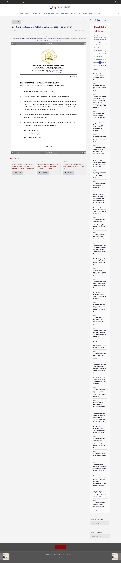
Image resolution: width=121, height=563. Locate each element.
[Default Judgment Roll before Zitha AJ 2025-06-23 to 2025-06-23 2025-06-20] (116, 556)
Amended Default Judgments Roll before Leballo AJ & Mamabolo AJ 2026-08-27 (99, 210)
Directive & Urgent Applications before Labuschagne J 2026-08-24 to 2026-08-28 (99, 429)
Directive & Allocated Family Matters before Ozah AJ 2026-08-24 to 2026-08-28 (99, 380)
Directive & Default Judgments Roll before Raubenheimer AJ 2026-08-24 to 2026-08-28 (99, 467)
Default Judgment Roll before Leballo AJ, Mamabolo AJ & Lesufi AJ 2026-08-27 (99, 174)
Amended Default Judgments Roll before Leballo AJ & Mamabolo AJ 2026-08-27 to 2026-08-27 (47, 166)
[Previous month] (94, 44)
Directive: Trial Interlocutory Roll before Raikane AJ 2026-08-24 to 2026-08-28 (99, 321)
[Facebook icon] (115, 2)
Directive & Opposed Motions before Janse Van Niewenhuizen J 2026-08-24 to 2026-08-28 (99, 307)
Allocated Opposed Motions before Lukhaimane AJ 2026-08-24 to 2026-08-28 (99, 405)
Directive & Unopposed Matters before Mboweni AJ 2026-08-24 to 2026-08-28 (100, 139)
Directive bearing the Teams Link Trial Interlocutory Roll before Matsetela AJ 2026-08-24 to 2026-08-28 (99, 442)
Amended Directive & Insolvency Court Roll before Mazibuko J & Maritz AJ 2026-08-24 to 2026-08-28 (99, 392)
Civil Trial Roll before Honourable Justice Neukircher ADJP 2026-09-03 (73, 166)
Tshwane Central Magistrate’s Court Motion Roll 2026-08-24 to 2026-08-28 (99, 493)
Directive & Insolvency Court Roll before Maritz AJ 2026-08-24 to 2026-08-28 (99, 456)
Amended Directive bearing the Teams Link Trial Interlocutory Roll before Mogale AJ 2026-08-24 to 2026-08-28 (99, 198)
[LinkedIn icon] (117, 2)
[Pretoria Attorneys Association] (60, 7)
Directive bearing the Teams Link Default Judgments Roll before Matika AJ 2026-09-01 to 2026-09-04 (23, 166)
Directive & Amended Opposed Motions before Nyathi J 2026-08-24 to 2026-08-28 (99, 505)
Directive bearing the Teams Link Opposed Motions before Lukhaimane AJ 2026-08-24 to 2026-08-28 (99, 417)
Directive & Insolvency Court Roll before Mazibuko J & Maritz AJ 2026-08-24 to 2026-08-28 (99, 368)
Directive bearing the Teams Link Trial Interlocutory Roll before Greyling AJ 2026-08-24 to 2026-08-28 (99, 223)
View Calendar (97, 511)
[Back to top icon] (114, 560)
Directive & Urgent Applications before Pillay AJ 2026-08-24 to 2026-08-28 (99, 295)
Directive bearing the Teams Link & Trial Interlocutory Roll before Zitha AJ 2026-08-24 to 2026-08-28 (99, 151)
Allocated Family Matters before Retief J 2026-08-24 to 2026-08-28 (99, 273)
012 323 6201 (14, 2)
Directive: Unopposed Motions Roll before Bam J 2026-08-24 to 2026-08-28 (99, 237)
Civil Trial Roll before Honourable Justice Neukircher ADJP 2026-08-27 (99, 76)
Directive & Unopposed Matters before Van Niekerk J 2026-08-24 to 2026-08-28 (99, 356)
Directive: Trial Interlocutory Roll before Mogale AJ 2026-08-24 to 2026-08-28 (99, 344)
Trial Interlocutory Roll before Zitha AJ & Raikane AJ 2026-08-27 (99, 115)
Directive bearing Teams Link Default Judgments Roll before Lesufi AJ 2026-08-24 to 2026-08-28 (100, 249)
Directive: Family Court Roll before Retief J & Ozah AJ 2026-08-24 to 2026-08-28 (99, 333)
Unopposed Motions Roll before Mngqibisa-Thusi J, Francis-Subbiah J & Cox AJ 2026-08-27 (99, 126)
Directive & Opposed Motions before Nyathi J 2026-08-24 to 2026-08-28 (100, 261)
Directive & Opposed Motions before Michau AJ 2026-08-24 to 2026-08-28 (99, 88)
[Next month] (106, 44)
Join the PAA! (60, 547)
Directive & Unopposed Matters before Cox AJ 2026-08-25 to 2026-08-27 (99, 284)
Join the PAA (6, 2)
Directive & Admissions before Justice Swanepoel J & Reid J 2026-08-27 (99, 186)
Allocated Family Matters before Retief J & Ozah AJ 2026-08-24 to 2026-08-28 (99, 163)
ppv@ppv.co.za (24, 2)
